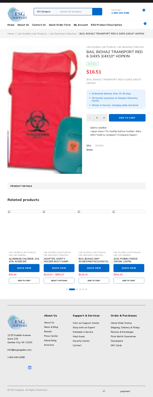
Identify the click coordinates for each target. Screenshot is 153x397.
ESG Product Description (106, 24)
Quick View (24, 268)
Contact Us (39, 24)
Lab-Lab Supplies (17, 255)
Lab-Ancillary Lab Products (32, 33)
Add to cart (127, 117)
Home (10, 24)
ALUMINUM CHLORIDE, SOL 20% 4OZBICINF (24, 260)
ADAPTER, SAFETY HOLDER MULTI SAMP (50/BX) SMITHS (56, 261)
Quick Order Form (60, 24)
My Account (81, 24)
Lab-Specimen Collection (63, 33)
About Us (23, 24)
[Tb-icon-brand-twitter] (16, 367)
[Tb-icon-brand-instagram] (23, 367)
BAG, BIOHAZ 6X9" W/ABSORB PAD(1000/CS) (93, 260)
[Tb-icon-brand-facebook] (9, 367)
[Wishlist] (97, 128)
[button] (24, 280)
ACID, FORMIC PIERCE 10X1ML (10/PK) (126, 260)
